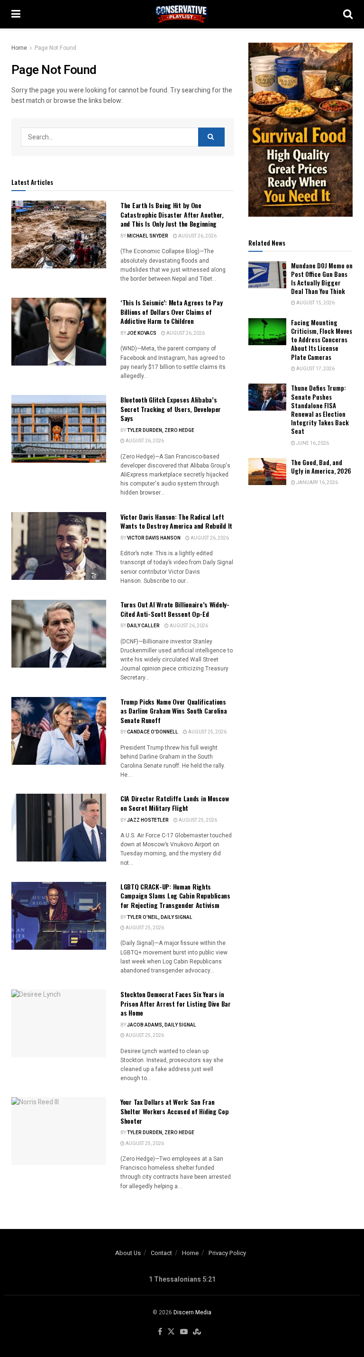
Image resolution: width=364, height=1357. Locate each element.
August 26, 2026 (197, 236)
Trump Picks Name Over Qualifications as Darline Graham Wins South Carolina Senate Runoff (173, 711)
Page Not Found (55, 48)
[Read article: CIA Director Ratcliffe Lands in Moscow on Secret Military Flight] (58, 828)
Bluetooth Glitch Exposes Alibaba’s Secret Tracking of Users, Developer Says (170, 408)
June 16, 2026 (312, 443)
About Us (128, 1252)
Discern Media (192, 1312)
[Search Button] (348, 14)
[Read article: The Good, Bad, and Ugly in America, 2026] (267, 471)
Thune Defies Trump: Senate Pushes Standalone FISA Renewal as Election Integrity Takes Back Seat (320, 409)
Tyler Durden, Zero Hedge (160, 430)
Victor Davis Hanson (154, 538)
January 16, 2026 (316, 482)
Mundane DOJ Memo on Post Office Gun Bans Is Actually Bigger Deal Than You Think (322, 278)
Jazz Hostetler (148, 820)
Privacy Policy (227, 1252)
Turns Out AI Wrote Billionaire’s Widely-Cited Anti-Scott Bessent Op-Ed (174, 609)
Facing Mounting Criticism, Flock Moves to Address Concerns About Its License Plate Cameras (321, 340)
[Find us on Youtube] (184, 1332)
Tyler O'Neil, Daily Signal (159, 917)
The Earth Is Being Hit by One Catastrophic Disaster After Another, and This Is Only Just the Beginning (172, 214)
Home (19, 48)
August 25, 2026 (207, 732)
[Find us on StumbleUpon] (197, 1332)
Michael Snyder (147, 236)
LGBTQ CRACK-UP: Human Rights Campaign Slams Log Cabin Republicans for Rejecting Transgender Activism (175, 895)
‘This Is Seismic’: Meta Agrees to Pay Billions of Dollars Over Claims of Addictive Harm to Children (171, 311)
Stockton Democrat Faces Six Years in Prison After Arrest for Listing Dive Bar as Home (175, 1003)
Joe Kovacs (141, 333)
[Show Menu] (15, 14)
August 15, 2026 (315, 303)
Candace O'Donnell (152, 732)
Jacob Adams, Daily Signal (161, 1025)
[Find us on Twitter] (171, 1332)
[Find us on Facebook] (160, 1332)
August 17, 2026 (315, 369)
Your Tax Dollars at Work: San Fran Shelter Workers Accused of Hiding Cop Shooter (174, 1111)
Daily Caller (143, 626)
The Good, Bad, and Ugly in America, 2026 (321, 467)
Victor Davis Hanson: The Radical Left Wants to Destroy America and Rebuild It (176, 521)
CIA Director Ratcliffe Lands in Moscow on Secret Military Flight (174, 803)
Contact (161, 1252)
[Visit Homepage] (182, 14)
